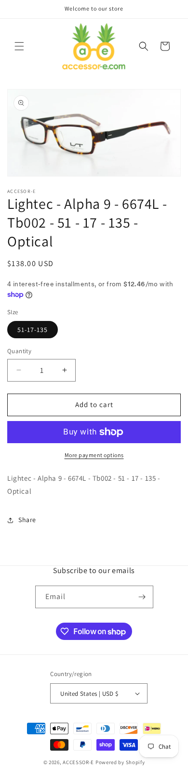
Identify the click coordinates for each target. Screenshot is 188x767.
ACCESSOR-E (78, 762)
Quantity (19, 351)
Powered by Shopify (120, 762)
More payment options (94, 455)
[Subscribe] (142, 597)
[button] (19, 46)
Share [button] (27, 519)
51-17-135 (32, 329)
